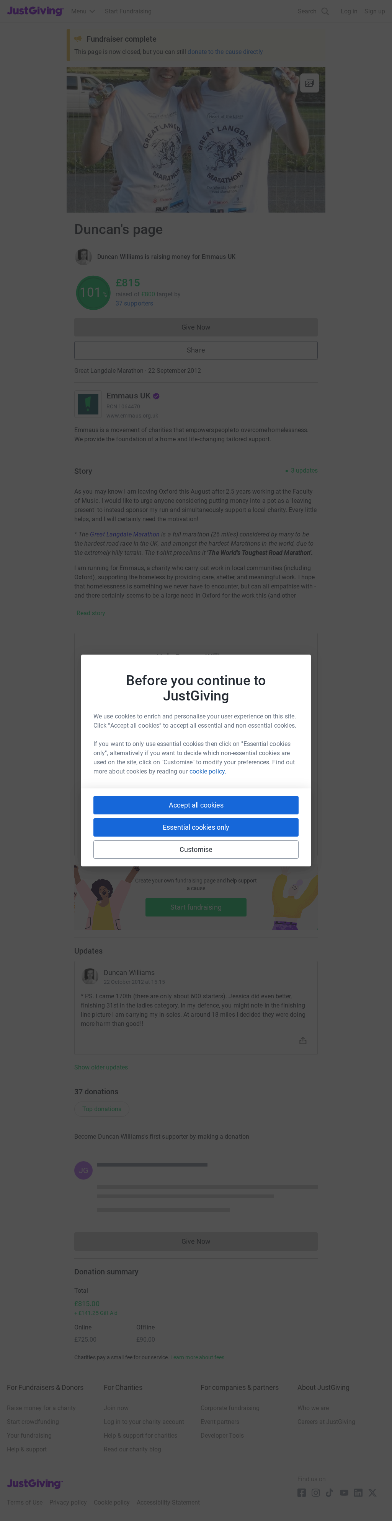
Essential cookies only (196, 827)
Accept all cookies (196, 805)
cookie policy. (207, 771)
